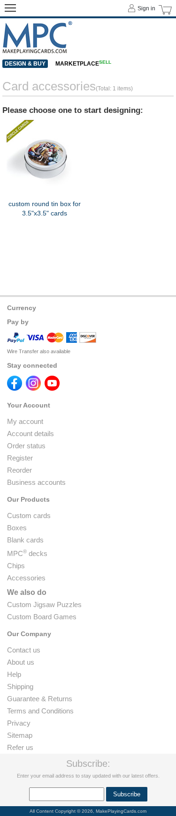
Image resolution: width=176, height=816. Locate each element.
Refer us (20, 747)
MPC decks (27, 553)
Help (14, 674)
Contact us (23, 650)
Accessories (26, 578)
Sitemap (19, 735)
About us (20, 662)
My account (25, 421)
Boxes (17, 528)
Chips (16, 566)
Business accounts (36, 482)
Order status (26, 446)
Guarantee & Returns (39, 699)
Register (20, 458)
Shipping (20, 686)
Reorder (19, 470)
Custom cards (29, 515)
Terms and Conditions (40, 711)
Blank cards (25, 540)
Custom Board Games (42, 617)
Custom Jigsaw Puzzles (44, 604)
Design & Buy (25, 63)
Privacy (19, 723)
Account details (30, 434)
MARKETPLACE (83, 63)
